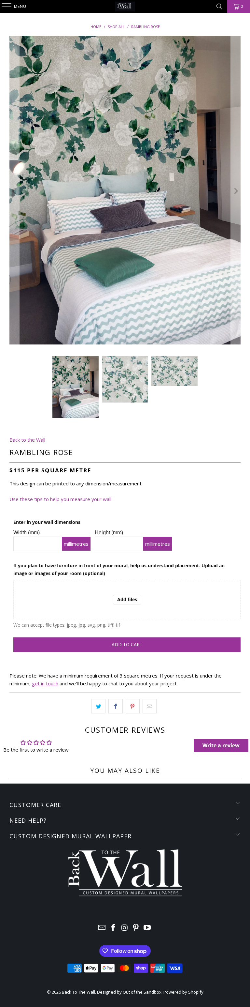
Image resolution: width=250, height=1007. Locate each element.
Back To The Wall (78, 992)
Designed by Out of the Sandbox (129, 992)
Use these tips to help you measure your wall (60, 499)
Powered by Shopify (183, 992)
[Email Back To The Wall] (102, 928)
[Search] (219, 6)
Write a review (221, 745)
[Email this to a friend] (150, 706)
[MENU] (3, 6)
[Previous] (14, 191)
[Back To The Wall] (125, 6)
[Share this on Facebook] (115, 706)
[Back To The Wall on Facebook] (113, 928)
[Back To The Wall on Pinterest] (136, 928)
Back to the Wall (27, 439)
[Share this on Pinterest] (133, 706)
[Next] (235, 191)
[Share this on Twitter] (98, 706)
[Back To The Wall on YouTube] (147, 928)
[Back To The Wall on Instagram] (125, 928)
